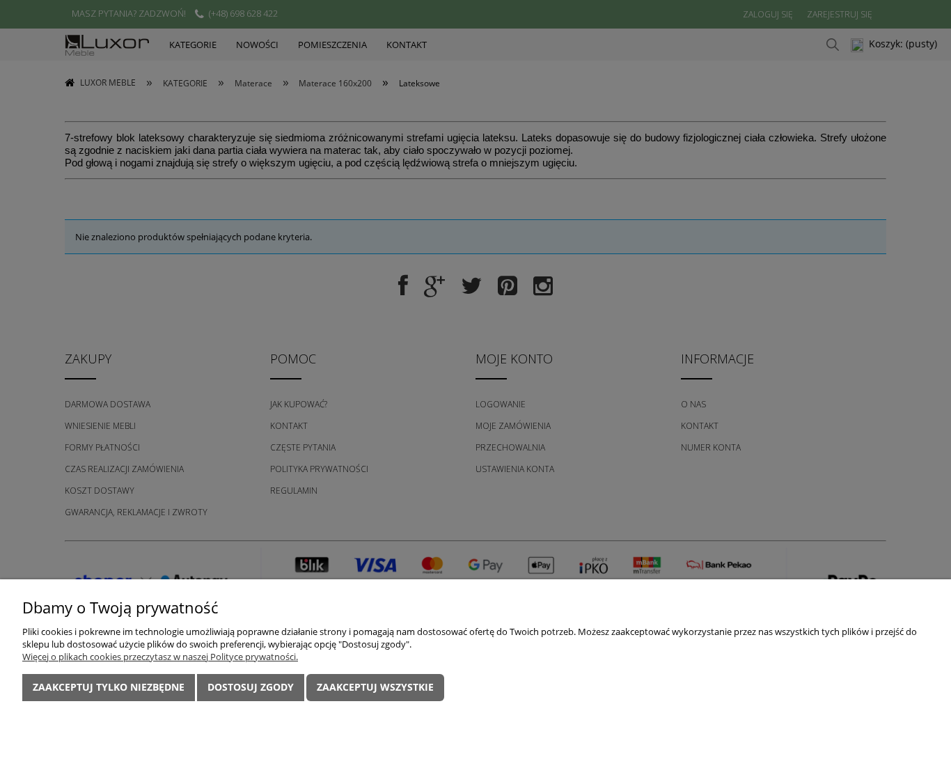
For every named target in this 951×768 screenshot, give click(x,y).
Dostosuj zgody (250, 686)
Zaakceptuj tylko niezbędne (108, 686)
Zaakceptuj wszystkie (375, 686)
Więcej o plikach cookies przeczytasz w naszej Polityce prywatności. (160, 656)
